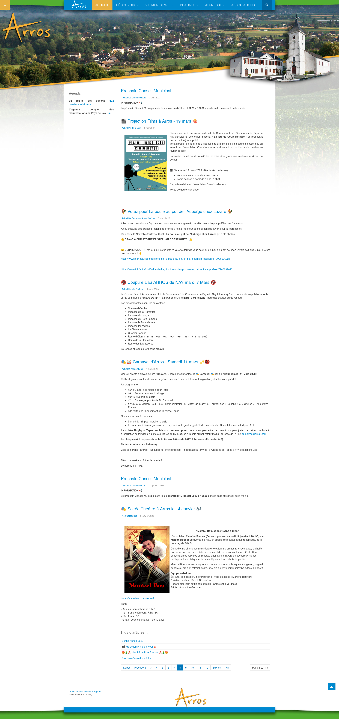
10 (192, 667)
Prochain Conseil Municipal (146, 90)
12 (207, 667)
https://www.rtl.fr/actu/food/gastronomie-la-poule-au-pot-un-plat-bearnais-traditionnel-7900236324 (175, 258)
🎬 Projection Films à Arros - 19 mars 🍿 (159, 121)
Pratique (188, 4)
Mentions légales (92, 691)
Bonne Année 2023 (132, 640)
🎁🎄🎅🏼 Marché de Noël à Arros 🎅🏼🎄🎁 (145, 652)
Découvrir (126, 4)
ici (109, 113)
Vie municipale (158, 4)
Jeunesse (213, 4)
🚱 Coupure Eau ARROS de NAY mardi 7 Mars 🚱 (168, 282)
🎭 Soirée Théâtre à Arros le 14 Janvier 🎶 (161, 508)
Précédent (140, 667)
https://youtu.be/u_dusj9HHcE (137, 598)
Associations (243, 4)
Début (126, 667)
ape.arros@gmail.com (254, 434)
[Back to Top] (331, 686)
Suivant (217, 667)
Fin (227, 667)
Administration (76, 691)
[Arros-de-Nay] (79, 5)
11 (199, 667)
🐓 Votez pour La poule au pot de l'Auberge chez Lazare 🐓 (177, 211)
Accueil (102, 4)
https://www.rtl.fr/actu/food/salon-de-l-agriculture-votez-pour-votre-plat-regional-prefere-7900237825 (177, 269)
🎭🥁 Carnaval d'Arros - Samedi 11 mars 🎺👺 (165, 361)
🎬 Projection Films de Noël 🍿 (139, 646)
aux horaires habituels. (91, 102)
